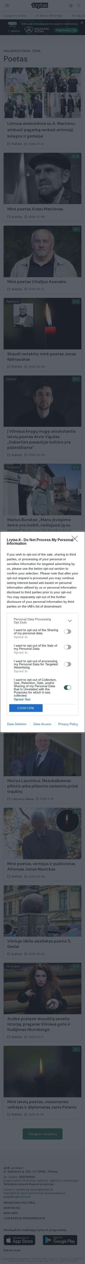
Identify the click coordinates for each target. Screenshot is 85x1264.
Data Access (42, 724)
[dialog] (42, 632)
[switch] (67, 631)
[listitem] (42, 621)
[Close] (76, 540)
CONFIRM (25, 708)
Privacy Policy (68, 724)
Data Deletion (17, 724)
